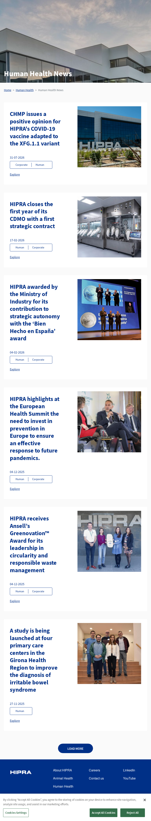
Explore (15, 174)
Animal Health (63, 778)
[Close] (144, 800)
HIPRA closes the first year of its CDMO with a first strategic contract (32, 215)
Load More (75, 749)
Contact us (96, 778)
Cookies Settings (16, 813)
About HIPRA (62, 770)
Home (7, 90)
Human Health (25, 90)
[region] (75, 807)
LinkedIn (129, 770)
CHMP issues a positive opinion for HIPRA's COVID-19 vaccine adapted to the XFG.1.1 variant (35, 128)
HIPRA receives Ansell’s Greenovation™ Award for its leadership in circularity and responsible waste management (33, 544)
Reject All (133, 813)
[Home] (21, 778)
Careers (94, 770)
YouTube (129, 778)
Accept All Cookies (103, 813)
